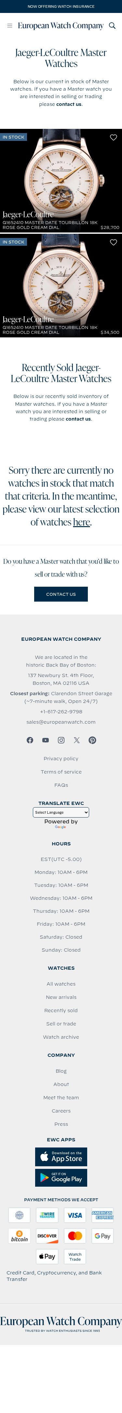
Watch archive (61, 1037)
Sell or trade (61, 1023)
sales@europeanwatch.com (61, 722)
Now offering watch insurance (61, 6)
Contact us (61, 594)
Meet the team (61, 1097)
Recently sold (61, 1010)
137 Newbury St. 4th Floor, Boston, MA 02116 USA (61, 679)
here (81, 523)
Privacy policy (61, 758)
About (61, 1084)
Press (61, 1124)
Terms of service (61, 771)
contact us (68, 104)
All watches (61, 984)
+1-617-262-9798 (61, 711)
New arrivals (61, 997)
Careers (61, 1110)
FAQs (61, 785)
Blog (61, 1071)
